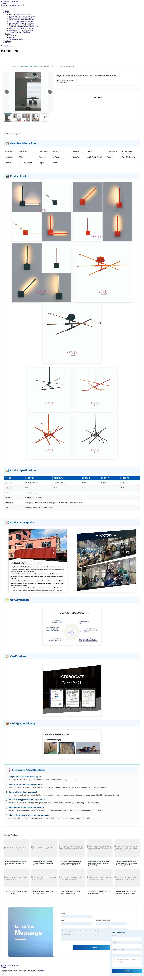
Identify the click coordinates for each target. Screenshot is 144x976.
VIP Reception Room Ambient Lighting (21, 18)
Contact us (8, 41)
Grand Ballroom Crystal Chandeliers (20, 14)
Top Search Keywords (16, 39)
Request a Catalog (6, 46)
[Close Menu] (2, 7)
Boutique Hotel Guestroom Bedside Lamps (22, 16)
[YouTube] (5, 3)
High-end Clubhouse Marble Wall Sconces (22, 25)
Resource (7, 34)
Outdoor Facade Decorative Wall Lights (21, 30)
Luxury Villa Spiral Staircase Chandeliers (21, 21)
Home (7, 11)
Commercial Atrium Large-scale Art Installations (23, 27)
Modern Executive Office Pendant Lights (21, 19)
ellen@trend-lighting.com (11, 1)
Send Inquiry (98, 97)
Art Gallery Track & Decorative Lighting (21, 23)
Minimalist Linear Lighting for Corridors (21, 28)
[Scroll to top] (2, 974)
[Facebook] (1, 3)
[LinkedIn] (3, 3)
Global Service (13, 35)
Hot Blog (11, 37)
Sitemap (42, 970)
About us (7, 42)
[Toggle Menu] (22, 5)
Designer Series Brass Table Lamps (20, 32)
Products (7, 12)
